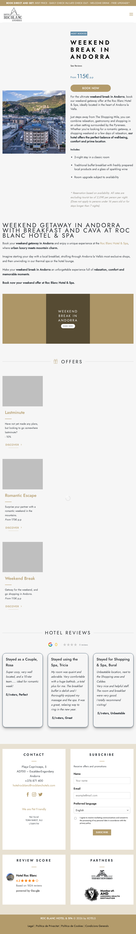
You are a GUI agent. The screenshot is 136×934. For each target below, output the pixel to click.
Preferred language (85, 803)
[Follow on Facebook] (28, 794)
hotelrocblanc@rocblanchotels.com (34, 785)
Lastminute (15, 412)
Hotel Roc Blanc (26, 875)
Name (77, 774)
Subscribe (102, 832)
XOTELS (91, 918)
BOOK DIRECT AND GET (20, 3)
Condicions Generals (96, 926)
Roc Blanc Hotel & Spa (114, 243)
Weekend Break (20, 578)
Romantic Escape (20, 495)
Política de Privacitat (47, 926)
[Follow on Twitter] (40, 794)
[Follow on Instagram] (34, 794)
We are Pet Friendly (34, 809)
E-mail (77, 788)
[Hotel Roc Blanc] (14, 14)
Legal (31, 926)
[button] (131, 14)
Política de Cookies (72, 926)
